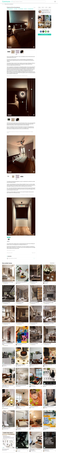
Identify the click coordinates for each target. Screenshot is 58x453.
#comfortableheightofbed (11, 194)
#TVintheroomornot (18, 194)
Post (34, 258)
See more (49, 26)
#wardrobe (13, 250)
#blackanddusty (27, 131)
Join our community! (44, 34)
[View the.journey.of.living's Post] (41, 18)
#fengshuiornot (31, 194)
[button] (28, 1)
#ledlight (31, 131)
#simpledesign (14, 75)
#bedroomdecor (19, 75)
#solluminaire (13, 131)
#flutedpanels (23, 194)
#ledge (8, 132)
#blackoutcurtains (24, 75)
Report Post (33, 252)
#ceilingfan (27, 194)
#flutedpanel (17, 131)
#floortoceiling (9, 250)
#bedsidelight (9, 131)
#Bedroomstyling (9, 75)
